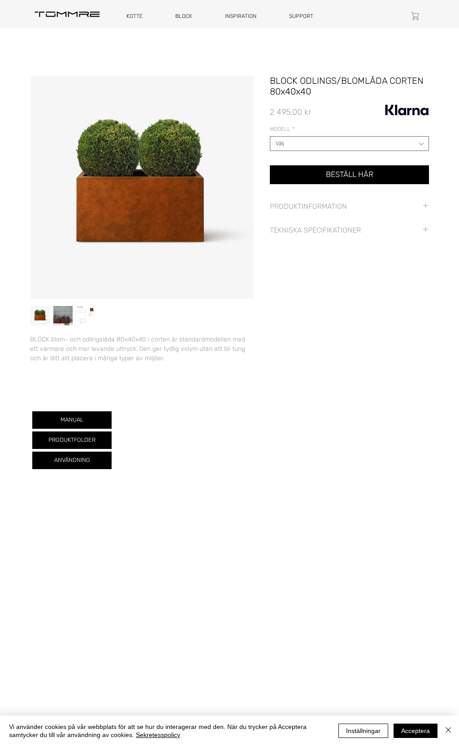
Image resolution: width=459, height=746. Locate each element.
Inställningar (363, 730)
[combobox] (349, 143)
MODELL (282, 129)
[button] (310, 16)
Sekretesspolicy (158, 734)
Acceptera (415, 730)
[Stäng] (448, 731)
